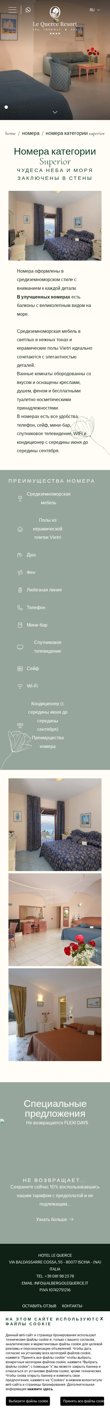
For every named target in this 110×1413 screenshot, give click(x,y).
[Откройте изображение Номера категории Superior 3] (55, 919)
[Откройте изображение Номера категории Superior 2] (55, 824)
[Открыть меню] (12, 10)
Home (10, 133)
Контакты (72, 1306)
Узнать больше (52, 1219)
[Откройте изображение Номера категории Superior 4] (55, 1014)
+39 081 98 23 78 (59, 1276)
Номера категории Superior (75, 133)
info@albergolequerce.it (61, 1283)
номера (30, 133)
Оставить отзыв (39, 1306)
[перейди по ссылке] (29, 10)
